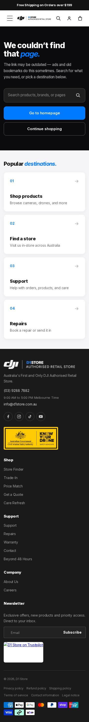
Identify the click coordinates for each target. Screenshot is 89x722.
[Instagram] (19, 416)
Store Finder (13, 469)
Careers (10, 590)
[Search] (78, 95)
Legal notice (71, 695)
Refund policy (36, 688)
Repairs (10, 534)
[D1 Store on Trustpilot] (23, 652)
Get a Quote (13, 494)
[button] (9, 18)
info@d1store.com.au (20, 404)
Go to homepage (44, 113)
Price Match (13, 486)
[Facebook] (8, 416)
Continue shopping (44, 128)
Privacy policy (13, 688)
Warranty (11, 542)
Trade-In (11, 478)
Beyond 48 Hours (18, 559)
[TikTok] (29, 416)
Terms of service (16, 695)
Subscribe (72, 632)
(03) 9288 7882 (16, 390)
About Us (11, 582)
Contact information (45, 695)
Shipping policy (60, 688)
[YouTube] (40, 416)
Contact (10, 550)
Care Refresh (14, 503)
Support (10, 525)
